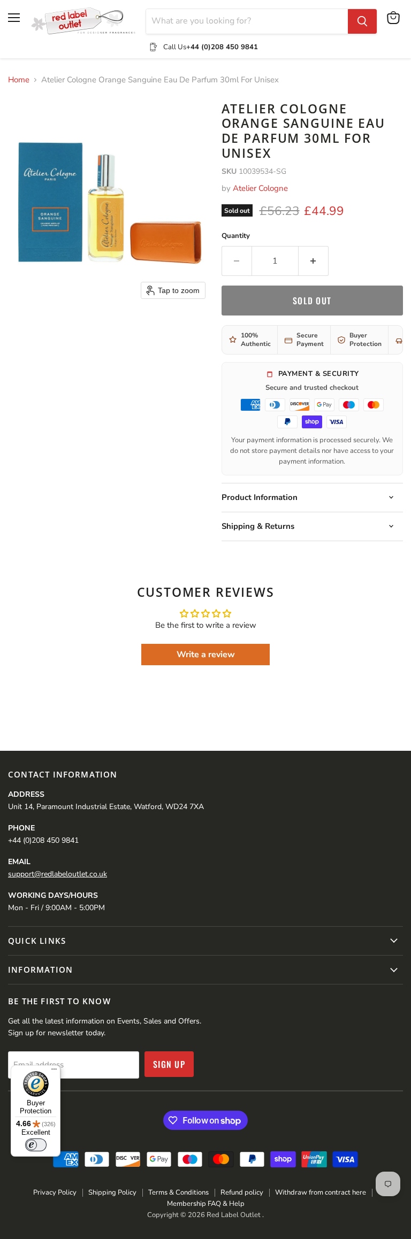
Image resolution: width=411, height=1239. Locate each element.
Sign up (169, 1064)
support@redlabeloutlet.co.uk (57, 874)
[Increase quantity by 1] (314, 261)
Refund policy (241, 1192)
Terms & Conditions (178, 1192)
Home (18, 79)
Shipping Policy (112, 1192)
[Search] (362, 21)
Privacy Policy (55, 1192)
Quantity (236, 236)
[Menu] (54, 1071)
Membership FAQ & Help (206, 1204)
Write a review (206, 654)
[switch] (36, 1144)
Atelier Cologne (260, 188)
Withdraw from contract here (320, 1192)
